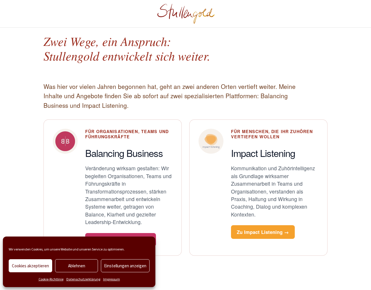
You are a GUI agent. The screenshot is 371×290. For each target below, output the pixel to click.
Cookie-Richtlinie (51, 279)
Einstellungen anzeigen (125, 265)
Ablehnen (76, 265)
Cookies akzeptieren (30, 265)
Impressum (111, 279)
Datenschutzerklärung (83, 279)
